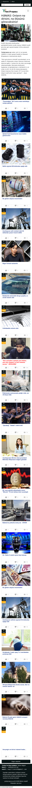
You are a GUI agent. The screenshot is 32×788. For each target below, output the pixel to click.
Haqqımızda (6, 1)
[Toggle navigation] (28, 10)
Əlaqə (13, 1)
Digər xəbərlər (16, 761)
